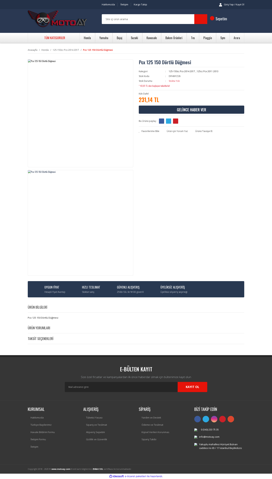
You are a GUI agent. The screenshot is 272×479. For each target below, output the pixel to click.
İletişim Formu (38, 439)
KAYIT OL (192, 387)
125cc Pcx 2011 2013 (207, 71)
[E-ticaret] (135, 476)
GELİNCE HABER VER (191, 109)
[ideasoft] (116, 476)
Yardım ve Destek (151, 417)
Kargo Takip (140, 4)
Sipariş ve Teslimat (96, 424)
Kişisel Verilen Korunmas (155, 432)
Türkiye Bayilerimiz (41, 424)
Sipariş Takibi (149, 439)
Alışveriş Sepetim (95, 432)
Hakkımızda (108, 4)
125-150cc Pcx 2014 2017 (182, 71)
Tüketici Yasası (94, 417)
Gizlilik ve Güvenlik (96, 439)
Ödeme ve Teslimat (152, 424)
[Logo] (57, 19)
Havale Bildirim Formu (43, 432)
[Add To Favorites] (149, 131)
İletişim (124, 4)
